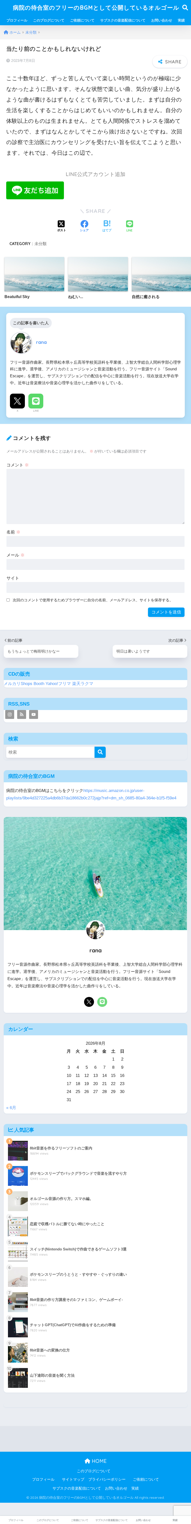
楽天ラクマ (82, 683)
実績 (181, 20)
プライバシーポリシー (107, 1479)
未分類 (41, 243)
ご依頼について (82, 20)
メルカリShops (18, 683)
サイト (12, 578)
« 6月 (11, 1107)
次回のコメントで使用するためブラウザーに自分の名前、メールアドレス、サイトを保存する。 (93, 600)
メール (15, 555)
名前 (13, 532)
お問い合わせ (161, 20)
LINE (36, 410)
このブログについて (48, 20)
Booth (39, 683)
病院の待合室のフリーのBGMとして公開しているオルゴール (96, 7)
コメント (17, 465)
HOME (98, 1461)
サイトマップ (73, 1479)
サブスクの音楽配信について (122, 20)
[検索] (100, 752)
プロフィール (16, 20)
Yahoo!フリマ (58, 683)
